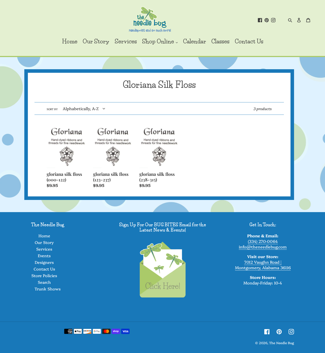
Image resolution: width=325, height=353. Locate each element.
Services (44, 249)
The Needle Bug (281, 342)
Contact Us (44, 269)
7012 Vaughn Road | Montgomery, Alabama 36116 (263, 264)
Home (44, 235)
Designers (44, 262)
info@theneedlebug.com (263, 246)
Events (44, 255)
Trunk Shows (47, 289)
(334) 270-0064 (263, 241)
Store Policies (44, 275)
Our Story (44, 242)
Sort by (52, 109)
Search (44, 282)
